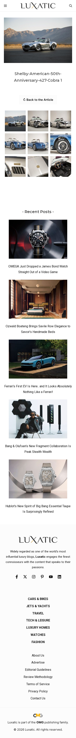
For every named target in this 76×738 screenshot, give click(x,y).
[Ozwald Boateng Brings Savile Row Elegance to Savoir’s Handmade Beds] (38, 300)
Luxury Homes (38, 627)
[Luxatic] (37, 5)
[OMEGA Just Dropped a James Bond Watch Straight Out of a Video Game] (38, 240)
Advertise (38, 662)
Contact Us (38, 698)
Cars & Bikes (38, 599)
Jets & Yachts (38, 606)
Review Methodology (38, 677)
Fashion (38, 642)
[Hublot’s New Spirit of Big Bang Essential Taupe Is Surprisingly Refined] (38, 479)
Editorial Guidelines (38, 670)
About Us (38, 655)
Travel (38, 613)
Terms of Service (38, 684)
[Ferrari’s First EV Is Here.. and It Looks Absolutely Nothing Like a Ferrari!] (38, 360)
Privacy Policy (38, 691)
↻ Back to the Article (38, 100)
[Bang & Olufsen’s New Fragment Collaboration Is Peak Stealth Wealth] (38, 419)
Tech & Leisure (38, 620)
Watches (38, 635)
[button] (70, 5)
